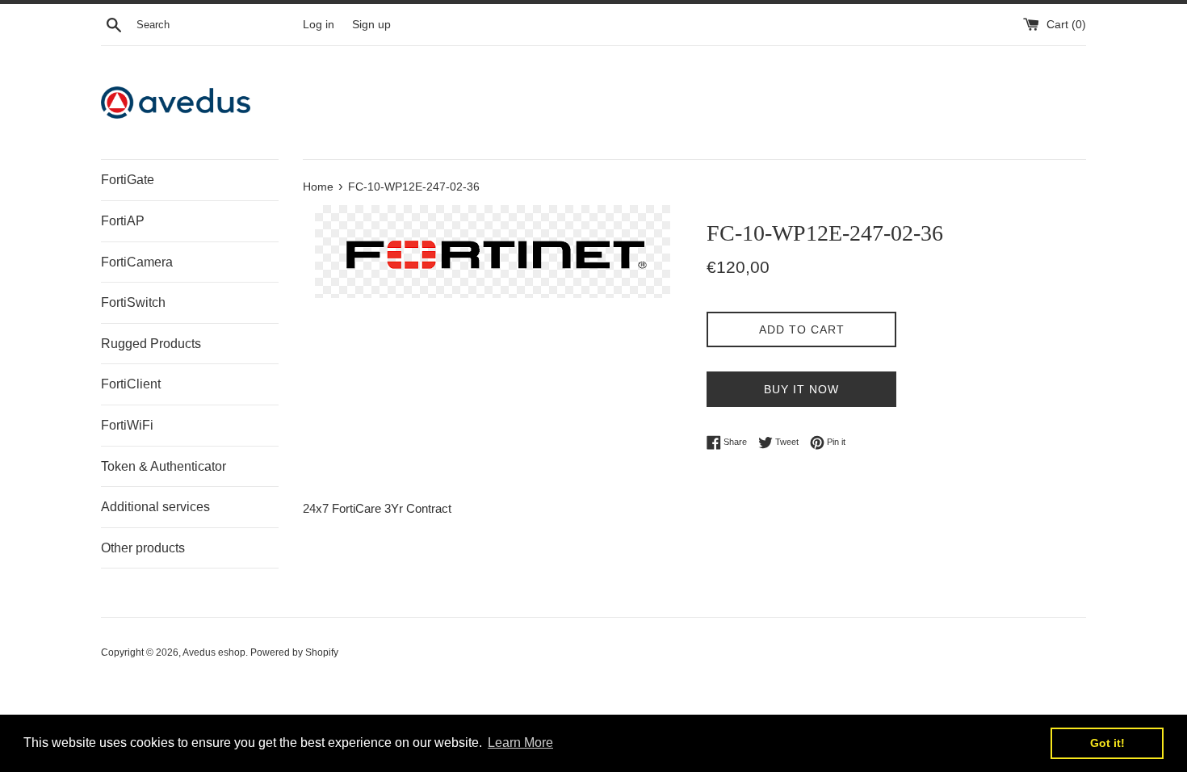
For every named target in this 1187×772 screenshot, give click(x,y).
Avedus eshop (213, 652)
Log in (318, 25)
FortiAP (123, 221)
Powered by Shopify (294, 652)
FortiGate (127, 180)
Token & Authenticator (163, 466)
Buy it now (801, 389)
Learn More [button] (520, 742)
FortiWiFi (127, 425)
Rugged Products (151, 343)
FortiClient (131, 384)
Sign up (371, 25)
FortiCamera (137, 262)
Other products (143, 548)
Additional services (155, 507)
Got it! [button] (1107, 742)
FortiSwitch (133, 302)
